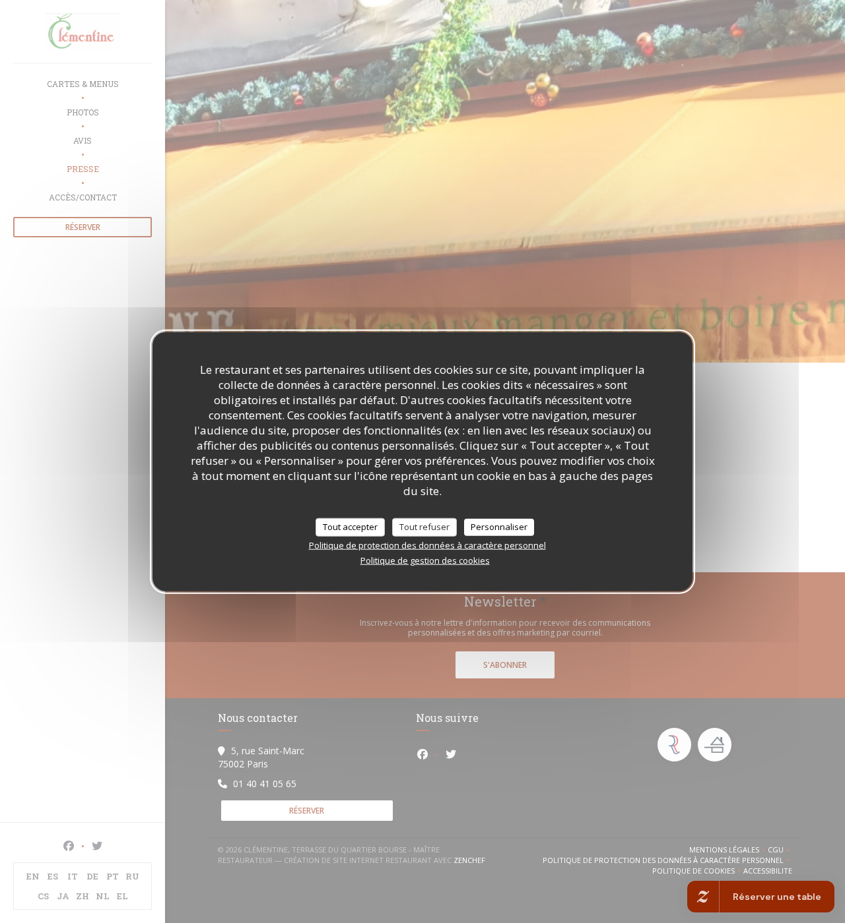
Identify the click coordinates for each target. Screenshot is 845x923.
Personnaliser (499, 527)
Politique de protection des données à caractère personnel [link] (427, 545)
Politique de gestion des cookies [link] (425, 560)
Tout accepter (350, 527)
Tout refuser (424, 527)
